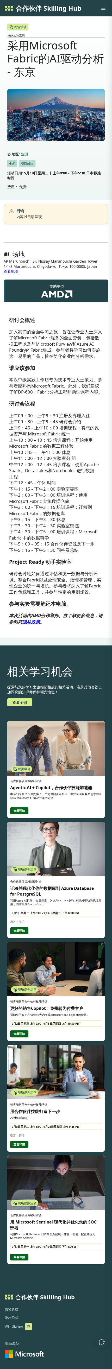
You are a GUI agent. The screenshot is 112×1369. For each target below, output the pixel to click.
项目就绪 (27, 163)
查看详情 (19, 811)
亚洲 (24, 154)
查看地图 (11, 271)
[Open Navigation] (103, 8)
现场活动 (20, 27)
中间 (12, 163)
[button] (101, 1342)
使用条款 (11, 1317)
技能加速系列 (16, 35)
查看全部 (20, 702)
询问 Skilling (14, 1326)
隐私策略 (11, 1309)
